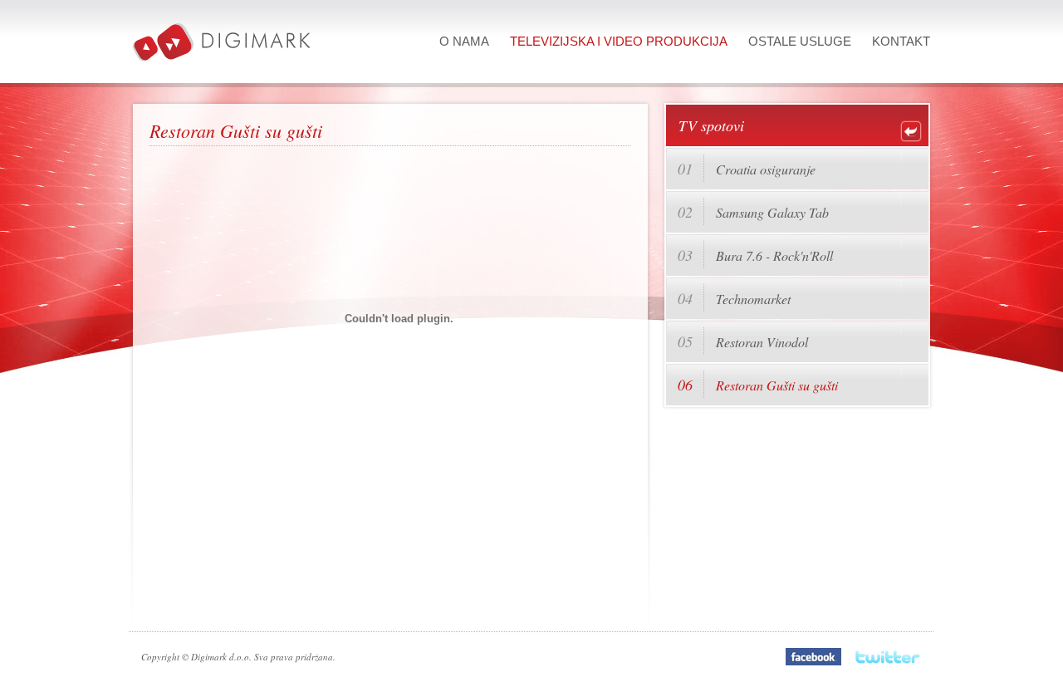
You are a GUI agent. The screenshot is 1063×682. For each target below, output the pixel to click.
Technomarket (753, 298)
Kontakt (901, 41)
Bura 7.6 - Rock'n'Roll (774, 255)
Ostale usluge (799, 41)
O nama (464, 41)
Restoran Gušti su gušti (777, 385)
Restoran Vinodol (762, 342)
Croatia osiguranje (766, 169)
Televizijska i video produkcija (618, 41)
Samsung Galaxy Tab (772, 212)
